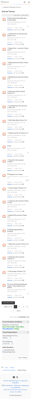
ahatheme (15, 176)
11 (27, 307)
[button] (24, 2)
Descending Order (9, 352)
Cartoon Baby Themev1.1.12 (17, 188)
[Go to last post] (23, 29)
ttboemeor (17, 38)
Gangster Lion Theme (15, 174)
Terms (9, 389)
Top (28, 317)
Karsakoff (17, 233)
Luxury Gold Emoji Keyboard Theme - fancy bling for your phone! (17, 285)
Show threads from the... (10, 335)
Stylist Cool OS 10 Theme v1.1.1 (18, 133)
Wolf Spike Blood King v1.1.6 (18, 120)
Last (18, 311)
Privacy (24, 389)
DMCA (19, 392)
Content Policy (16, 389)
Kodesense (17, 22)
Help (5, 389)
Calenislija (17, 289)
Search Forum (24, 15)
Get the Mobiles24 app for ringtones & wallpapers (15, 381)
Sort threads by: (7, 341)
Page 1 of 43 (8, 307)
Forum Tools (16, 15)
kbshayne (17, 148)
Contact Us (13, 392)
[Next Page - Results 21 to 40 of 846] (13, 310)
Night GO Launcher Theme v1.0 (19, 244)
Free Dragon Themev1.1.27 (17, 271)
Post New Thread (8, 302)
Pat (10, 146)
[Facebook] (14, 377)
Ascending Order (9, 350)
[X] (17, 377)
